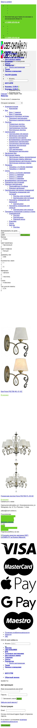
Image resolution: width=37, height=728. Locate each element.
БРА (6, 56)
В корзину (5, 395)
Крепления (13, 108)
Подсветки (9, 65)
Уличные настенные (16, 188)
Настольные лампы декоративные (22, 157)
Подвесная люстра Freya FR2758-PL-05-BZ (17, 496)
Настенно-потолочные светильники (17, 146)
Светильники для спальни (23, 210)
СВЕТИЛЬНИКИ (11, 54)
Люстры (8, 52)
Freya (5, 239)
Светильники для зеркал (18, 134)
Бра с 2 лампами (15, 114)
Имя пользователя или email (12, 689)
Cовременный (14, 213)
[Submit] (6, 67)
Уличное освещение (13, 71)
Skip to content (6, 2)
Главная (4, 94)
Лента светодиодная (17, 67)
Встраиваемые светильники (20, 140)
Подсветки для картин (17, 138)
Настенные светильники (18, 136)
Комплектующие (11, 107)
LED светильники (15, 149)
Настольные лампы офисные (20, 159)
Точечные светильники (14, 58)
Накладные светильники (18, 151)
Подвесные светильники (18, 142)
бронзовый (7, 245)
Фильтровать (25, 235)
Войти (19, 698)
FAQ (6, 636)
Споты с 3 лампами (16, 178)
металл (6, 273)
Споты (7, 63)
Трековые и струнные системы (17, 116)
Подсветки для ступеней (14, 182)
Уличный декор (19, 219)
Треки (7, 69)
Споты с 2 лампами (16, 175)
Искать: (12, 79)
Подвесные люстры (17, 124)
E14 (4, 289)
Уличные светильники (13, 184)
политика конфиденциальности (14, 721)
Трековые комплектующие (19, 120)
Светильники (10, 132)
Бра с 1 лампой (15, 112)
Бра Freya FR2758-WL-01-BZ (11, 391)
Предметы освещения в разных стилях (20, 212)
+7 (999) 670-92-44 (12, 22)
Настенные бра (10, 153)
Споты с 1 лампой (16, 177)
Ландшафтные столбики (18, 186)
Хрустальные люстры (17, 130)
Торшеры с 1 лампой (17, 169)
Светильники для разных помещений (19, 190)
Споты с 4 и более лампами (19, 173)
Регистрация (5, 725)
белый (5, 251)
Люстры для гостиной (21, 196)
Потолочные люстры (17, 126)
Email (3, 710)
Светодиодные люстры (18, 128)
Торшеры (9, 61)
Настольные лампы (13, 59)
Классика (12, 221)
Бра (6, 110)
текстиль (6, 277)
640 (4, 257)
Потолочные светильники (19, 143)
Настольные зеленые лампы (20, 163)
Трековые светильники (18, 118)
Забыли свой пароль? (9, 702)
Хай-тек (12, 225)
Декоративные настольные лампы (22, 161)
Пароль (4, 695)
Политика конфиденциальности (17, 633)
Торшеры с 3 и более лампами (21, 167)
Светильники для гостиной (23, 198)
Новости (8, 634)
